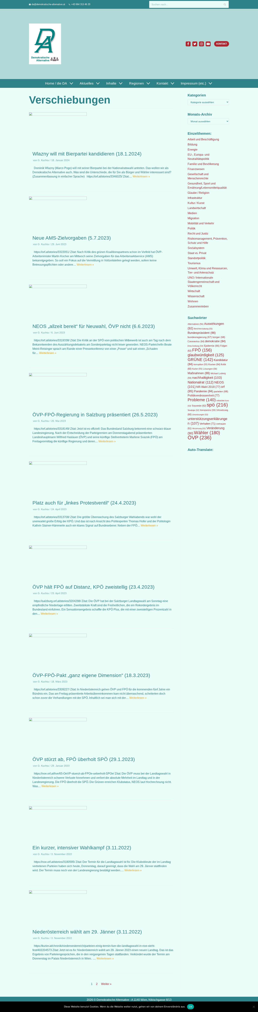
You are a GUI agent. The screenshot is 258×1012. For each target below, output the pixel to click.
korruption (201, 364)
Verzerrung (199, 428)
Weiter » (106, 983)
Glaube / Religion (198, 192)
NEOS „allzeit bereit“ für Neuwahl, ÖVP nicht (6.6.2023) (93, 326)
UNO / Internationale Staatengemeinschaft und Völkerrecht (203, 282)
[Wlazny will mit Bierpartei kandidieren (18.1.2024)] (58, 114)
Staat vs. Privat (197, 253)
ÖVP (199, 437)
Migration (193, 218)
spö (217, 405)
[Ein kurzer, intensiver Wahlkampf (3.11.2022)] (58, 808)
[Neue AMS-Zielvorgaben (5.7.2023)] (58, 198)
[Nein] (253, 1006)
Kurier (197, 369)
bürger (219, 337)
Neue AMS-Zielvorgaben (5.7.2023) (71, 238)
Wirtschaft (194, 291)
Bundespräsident (202, 332)
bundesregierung (200, 337)
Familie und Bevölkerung (203, 163)
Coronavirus (196, 341)
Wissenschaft (196, 296)
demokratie (215, 341)
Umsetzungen (200, 415)
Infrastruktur (195, 197)
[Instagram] (201, 43)
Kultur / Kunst (196, 202)
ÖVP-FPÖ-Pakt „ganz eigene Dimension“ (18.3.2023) (91, 675)
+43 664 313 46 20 (80, 4)
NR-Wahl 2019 (208, 386)
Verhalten (208, 423)
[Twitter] (194, 43)
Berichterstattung (203, 329)
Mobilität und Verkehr (201, 223)
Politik (191, 228)
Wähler (207, 432)
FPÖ (202, 350)
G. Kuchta (43, 160)
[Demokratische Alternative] (46, 44)
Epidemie (212, 345)
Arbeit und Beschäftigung (203, 139)
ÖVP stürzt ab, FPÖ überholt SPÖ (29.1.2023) (83, 759)
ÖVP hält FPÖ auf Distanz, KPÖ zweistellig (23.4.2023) (93, 587)
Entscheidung (195, 346)
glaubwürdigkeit (206, 355)
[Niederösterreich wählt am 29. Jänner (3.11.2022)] (58, 892)
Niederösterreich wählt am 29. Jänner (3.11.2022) (87, 932)
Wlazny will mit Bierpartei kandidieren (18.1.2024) (86, 154)
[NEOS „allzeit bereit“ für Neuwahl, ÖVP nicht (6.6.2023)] (58, 287)
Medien (192, 213)
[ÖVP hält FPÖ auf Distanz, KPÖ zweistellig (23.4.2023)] (58, 547)
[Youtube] (208, 43)
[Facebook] (188, 43)
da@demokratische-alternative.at (48, 4)
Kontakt (221, 44)
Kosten (214, 364)
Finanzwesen (196, 169)
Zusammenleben (198, 306)
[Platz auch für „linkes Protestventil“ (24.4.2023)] (58, 463)
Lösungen (210, 369)
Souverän (199, 405)
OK (190, 1006)
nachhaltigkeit (207, 377)
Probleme (202, 400)
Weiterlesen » (141, 176)
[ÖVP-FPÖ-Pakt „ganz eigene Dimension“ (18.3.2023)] (58, 636)
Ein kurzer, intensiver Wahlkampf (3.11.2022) (81, 847)
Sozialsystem (196, 247)
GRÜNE (200, 359)
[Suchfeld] (225, 4)
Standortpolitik (197, 258)
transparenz (208, 410)
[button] (71, 83)
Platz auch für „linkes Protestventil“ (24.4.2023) (84, 503)
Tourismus (194, 263)
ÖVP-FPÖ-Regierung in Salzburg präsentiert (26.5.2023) (95, 414)
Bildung (192, 144)
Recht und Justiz (198, 233)
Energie (192, 149)
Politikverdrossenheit (203, 395)
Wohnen (193, 301)
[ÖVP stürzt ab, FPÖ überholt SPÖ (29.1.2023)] (58, 720)
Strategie (193, 410)
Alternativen (195, 324)
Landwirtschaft (197, 208)
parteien (221, 391)
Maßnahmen (199, 373)
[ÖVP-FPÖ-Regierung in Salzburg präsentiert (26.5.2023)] (58, 375)
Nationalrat (201, 382)
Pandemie (203, 391)
